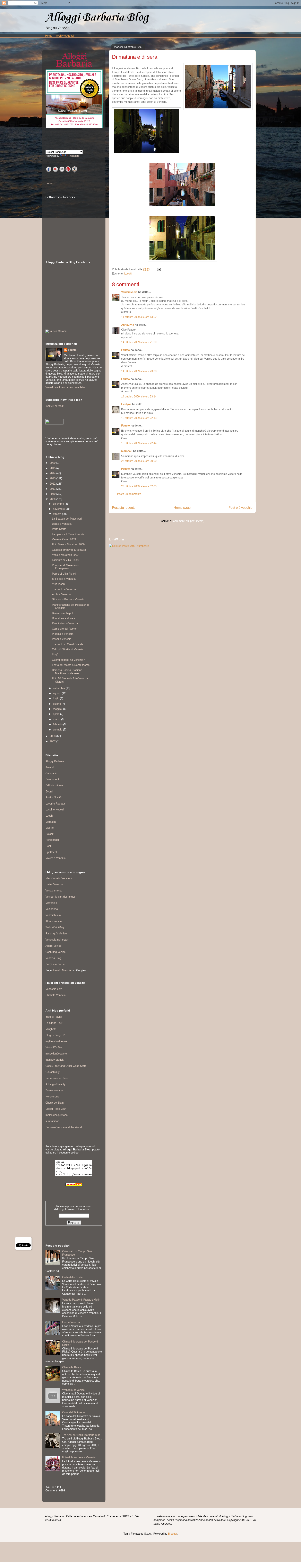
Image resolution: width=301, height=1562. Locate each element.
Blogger (172, 1533)
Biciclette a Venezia (64, 578)
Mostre (49, 827)
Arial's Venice (53, 945)
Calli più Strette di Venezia (67, 649)
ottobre (57, 513)
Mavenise (51, 902)
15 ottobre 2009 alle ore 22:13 (138, 418)
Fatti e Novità (53, 797)
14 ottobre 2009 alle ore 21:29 (138, 342)
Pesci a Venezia (61, 638)
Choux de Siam (54, 1102)
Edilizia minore (54, 785)
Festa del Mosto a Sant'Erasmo (70, 664)
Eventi (49, 791)
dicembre (59, 503)
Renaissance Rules (56, 1078)
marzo (57, 719)
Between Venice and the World (63, 1127)
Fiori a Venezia (71, 1322)
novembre (59, 508)
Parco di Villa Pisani (64, 573)
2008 (53, 736)
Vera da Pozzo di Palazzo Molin (81, 1299)
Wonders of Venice (73, 1389)
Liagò (55, 654)
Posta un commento (129, 493)
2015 (53, 468)
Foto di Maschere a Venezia (78, 1457)
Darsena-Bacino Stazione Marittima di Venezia (67, 671)
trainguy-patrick (54, 1059)
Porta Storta (59, 528)
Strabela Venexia (55, 995)
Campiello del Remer (64, 628)
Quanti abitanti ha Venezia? (68, 659)
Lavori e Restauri (55, 803)
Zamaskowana (54, 1090)
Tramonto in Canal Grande (67, 644)
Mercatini (50, 821)
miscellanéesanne (56, 1053)
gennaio (58, 729)
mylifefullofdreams (56, 1041)
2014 (53, 473)
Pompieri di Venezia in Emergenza (65, 567)
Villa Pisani (58, 583)
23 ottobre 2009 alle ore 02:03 (138, 486)
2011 (53, 488)
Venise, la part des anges (60, 896)
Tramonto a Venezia (64, 589)
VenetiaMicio (129, 292)
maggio (57, 708)
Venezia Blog (53, 958)
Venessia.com (53, 988)
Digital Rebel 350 (55, 1108)
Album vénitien (54, 921)
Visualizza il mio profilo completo (65, 387)
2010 (53, 493)
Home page (182, 507)
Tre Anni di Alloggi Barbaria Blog (81, 1434)
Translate (73, 155)
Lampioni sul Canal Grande (68, 534)
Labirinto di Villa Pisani (65, 560)
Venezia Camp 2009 (64, 539)
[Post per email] (158, 269)
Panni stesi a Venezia (65, 623)
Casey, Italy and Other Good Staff (65, 1065)
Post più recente (124, 507)
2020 (53, 462)
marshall (126, 450)
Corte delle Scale (72, 1277)
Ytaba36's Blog (54, 1047)
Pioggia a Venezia (62, 633)
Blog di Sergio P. (55, 1035)
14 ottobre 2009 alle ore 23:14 (138, 396)
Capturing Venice (55, 951)
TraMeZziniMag (54, 927)
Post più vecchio (240, 507)
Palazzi (49, 833)
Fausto (125, 349)
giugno (57, 703)
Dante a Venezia (61, 523)
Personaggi (52, 839)
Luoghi (128, 273)
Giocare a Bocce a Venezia (68, 599)
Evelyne (126, 404)
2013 (53, 478)
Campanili (51, 773)
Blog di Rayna (53, 1016)
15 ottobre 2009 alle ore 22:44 (138, 443)
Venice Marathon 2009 (65, 554)
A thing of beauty (55, 1084)
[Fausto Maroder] (56, 331)
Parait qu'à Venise (56, 933)
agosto (57, 693)
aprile (56, 714)
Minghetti (50, 1029)
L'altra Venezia (54, 884)
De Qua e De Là (54, 964)
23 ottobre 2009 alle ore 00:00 (138, 461)
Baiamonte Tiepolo (63, 613)
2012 (53, 483)
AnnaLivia (127, 324)
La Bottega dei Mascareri (67, 518)
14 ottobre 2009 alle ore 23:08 (138, 371)
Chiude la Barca (71, 1367)
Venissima (51, 908)
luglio (56, 698)
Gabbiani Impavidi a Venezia (69, 549)
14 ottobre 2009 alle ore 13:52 (138, 316)
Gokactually (52, 1072)
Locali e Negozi (54, 809)
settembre (59, 688)
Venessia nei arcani (57, 939)
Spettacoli (51, 852)
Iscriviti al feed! (54, 405)
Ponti (48, 845)
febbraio (58, 724)
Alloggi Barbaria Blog (96, 17)
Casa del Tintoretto (73, 1412)
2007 (53, 741)
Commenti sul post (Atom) (188, 520)
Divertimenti (52, 779)
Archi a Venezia (61, 594)
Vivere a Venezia (55, 858)
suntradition (52, 1121)
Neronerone (52, 1096)
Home (48, 35)
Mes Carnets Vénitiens (58, 878)
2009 (53, 499)
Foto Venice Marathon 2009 (68, 544)
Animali (49, 767)
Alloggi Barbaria (54, 761)
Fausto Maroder (62, 970)
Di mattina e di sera (63, 618)
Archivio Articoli (65, 35)
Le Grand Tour (53, 1022)
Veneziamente (53, 890)
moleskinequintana (56, 1114)
